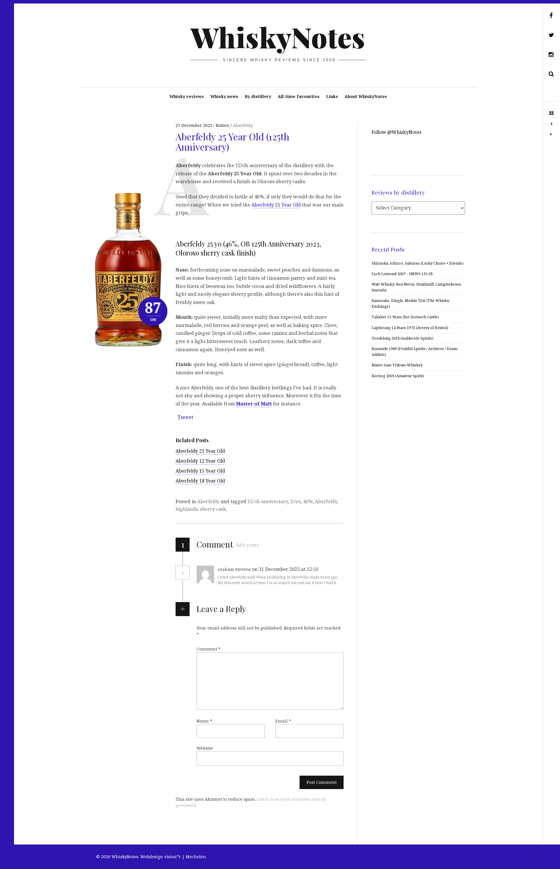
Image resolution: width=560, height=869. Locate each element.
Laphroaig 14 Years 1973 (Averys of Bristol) (410, 327)
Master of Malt (254, 403)
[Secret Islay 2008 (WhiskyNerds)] (551, 134)
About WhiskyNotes (365, 96)
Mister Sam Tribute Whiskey (397, 365)
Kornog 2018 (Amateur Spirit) (398, 375)
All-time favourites (299, 96)
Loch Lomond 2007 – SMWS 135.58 (402, 273)
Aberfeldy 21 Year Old (276, 204)
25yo (295, 501)
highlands (187, 509)
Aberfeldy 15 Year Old (200, 471)
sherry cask (213, 509)
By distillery (258, 96)
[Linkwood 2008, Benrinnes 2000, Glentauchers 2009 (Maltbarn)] (551, 124)
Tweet (185, 417)
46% (308, 501)
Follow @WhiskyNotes (396, 132)
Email (283, 721)
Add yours (247, 545)
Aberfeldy (243, 125)
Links (332, 96)
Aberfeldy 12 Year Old (200, 461)
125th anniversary (267, 501)
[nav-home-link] (551, 113)
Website (205, 748)
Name (204, 721)
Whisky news (224, 96)
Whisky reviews (186, 96)
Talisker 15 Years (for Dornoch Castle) (405, 316)
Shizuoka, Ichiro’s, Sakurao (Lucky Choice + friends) (417, 263)
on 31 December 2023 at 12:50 (285, 569)
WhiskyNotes (277, 36)
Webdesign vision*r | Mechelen (173, 856)
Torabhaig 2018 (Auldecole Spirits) (402, 338)
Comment (208, 649)
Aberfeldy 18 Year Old (200, 481)
